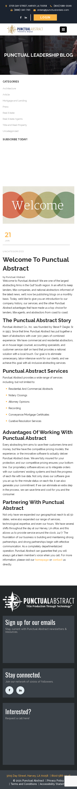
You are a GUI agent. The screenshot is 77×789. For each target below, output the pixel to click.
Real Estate (9, 112)
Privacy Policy (55, 780)
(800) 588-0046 (63, 5)
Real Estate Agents (13, 119)
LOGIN (45, 17)
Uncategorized (10, 131)
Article (6, 94)
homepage (42, 559)
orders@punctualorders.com (53, 9)
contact (57, 559)
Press (5, 106)
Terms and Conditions (24, 784)
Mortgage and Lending (15, 100)
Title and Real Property (15, 125)
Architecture (9, 88)
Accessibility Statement (54, 784)
